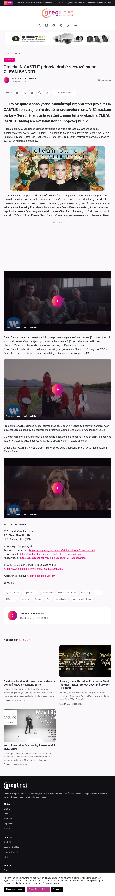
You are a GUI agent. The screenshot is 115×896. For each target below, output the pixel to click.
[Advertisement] (57, 245)
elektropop (85, 592)
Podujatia (8, 818)
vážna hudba (60, 599)
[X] (25, 93)
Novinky (7, 53)
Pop (48, 599)
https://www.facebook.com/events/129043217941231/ (33, 568)
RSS (6, 857)
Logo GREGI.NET (12, 847)
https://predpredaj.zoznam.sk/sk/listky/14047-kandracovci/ (62, 550)
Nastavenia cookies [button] (14, 889)
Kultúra (38, 599)
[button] (57, 301)
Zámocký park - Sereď (81, 599)
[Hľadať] (39, 25)
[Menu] (75, 25)
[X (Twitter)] (61, 25)
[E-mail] (47, 93)
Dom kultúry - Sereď (67, 592)
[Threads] (68, 25)
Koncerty (25, 599)
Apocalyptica (30, 592)
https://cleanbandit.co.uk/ (41, 575)
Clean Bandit (47, 592)
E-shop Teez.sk (11, 852)
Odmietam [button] (57, 889)
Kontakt (7, 842)
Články (17, 53)
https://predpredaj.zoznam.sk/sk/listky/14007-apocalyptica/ (53, 558)
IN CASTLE (11, 599)
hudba (98, 592)
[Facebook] (53, 25)
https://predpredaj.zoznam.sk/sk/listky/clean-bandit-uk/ (51, 554)
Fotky (6, 814)
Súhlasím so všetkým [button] (38, 889)
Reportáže (8, 824)
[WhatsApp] (32, 93)
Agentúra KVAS (12, 592)
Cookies (7, 870)
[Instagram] (46, 25)
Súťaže (7, 828)
